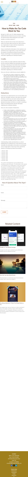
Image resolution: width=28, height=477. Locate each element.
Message (3, 200)
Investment (14, 472)
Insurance (14, 475)
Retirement (14, 470)
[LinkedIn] (16, 465)
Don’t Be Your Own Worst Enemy (7, 275)
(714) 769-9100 (15, 455)
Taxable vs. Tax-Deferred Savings (7, 247)
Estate (14, 473)
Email (2, 192)
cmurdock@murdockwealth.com (14, 463)
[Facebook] (12, 465)
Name (2, 185)
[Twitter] (14, 465)
